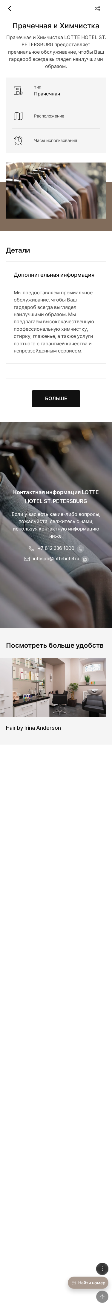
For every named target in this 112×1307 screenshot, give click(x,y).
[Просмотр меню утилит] (102, 1269)
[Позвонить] (80, 549)
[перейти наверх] (102, 1297)
